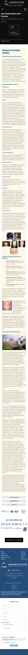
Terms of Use (13, 642)
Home (2, 39)
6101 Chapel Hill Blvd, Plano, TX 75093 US (14, 575)
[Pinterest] (16, 570)
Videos (3, 559)
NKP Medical (19, 583)
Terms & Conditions (14, 588)
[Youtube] (8, 570)
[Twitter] (14, 570)
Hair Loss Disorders (16, 39)
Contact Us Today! (14, 540)
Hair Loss (7, 39)
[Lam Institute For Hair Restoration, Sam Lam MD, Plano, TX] (14, 2)
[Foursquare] (19, 570)
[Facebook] (12, 570)
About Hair (4, 555)
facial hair (8, 594)
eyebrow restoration (16, 594)
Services (3, 553)
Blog (22, 557)
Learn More (12, 27)
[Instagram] (10, 570)
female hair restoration (12, 593)
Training (23, 553)
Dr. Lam (23, 551)
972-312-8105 (9, 5)
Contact (23, 555)
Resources (24, 559)
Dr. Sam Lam (4, 591)
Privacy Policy (14, 587)
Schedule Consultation (17, 5)
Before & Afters (5, 557)
